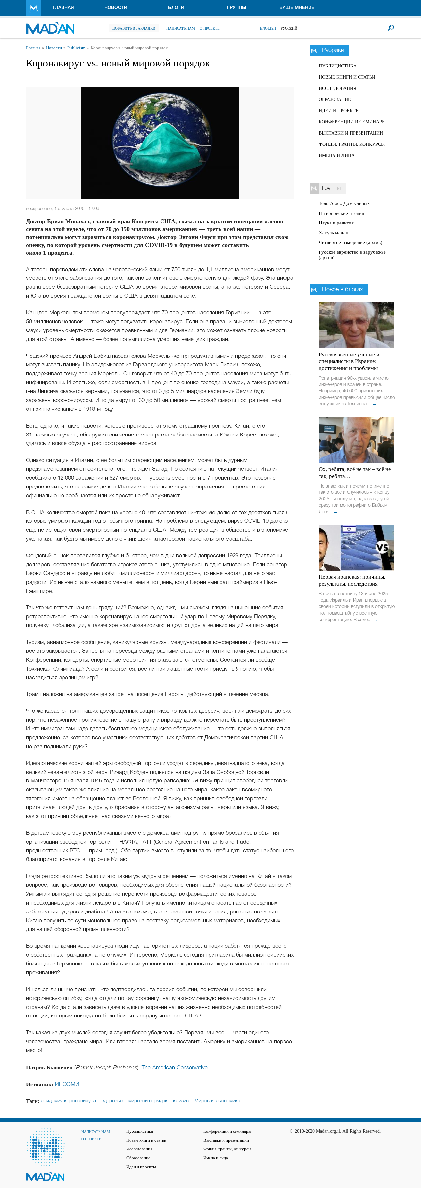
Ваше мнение (296, 8)
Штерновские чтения (341, 213)
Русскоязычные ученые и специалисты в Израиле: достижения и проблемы (349, 361)
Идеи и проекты (339, 110)
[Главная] (50, 24)
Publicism (76, 48)
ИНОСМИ (67, 1084)
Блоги (176, 8)
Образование (335, 99)
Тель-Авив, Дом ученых (344, 203)
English (268, 28)
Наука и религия (336, 222)
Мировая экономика (217, 1101)
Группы (236, 8)
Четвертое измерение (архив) (350, 242)
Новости (115, 8)
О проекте (210, 28)
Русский (289, 28)
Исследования (337, 88)
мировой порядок (148, 1101)
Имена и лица (337, 155)
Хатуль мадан (333, 232)
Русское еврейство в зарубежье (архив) (352, 255)
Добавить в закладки (133, 28)
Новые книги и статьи (347, 77)
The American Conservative (175, 1067)
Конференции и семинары (352, 121)
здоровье (112, 1101)
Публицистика (338, 66)
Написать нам (180, 28)
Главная (63, 8)
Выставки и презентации (351, 133)
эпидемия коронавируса (68, 1101)
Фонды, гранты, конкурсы (352, 144)
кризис (181, 1101)
